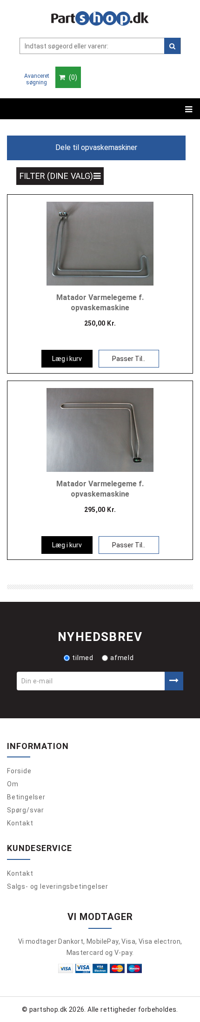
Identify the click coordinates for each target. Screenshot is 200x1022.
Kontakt (20, 823)
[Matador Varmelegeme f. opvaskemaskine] (100, 242)
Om (13, 784)
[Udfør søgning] (172, 46)
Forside (19, 771)
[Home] (100, 18)
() (72, 77)
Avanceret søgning (36, 79)
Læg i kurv (67, 358)
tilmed (82, 657)
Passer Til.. (128, 358)
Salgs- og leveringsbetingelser (57, 886)
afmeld (122, 657)
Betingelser (26, 797)
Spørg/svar (25, 810)
